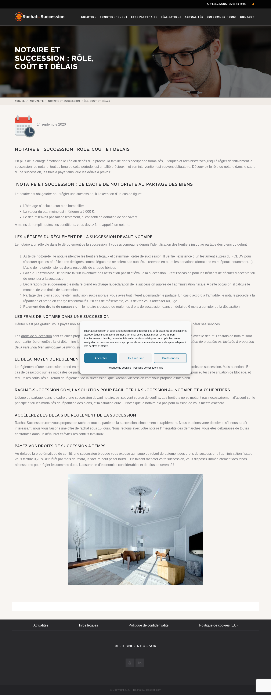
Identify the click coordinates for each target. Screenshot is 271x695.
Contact (247, 16)
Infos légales (88, 625)
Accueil (20, 101)
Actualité (37, 101)
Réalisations (170, 16)
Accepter (100, 358)
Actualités (194, 16)
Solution (89, 16)
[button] (253, 4)
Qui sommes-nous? (221, 16)
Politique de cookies (119, 367)
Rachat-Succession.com (33, 423)
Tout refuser (135, 358)
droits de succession (36, 336)
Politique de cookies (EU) (218, 625)
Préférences (170, 358)
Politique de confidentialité (148, 367)
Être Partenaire (144, 16)
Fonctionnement (114, 16)
